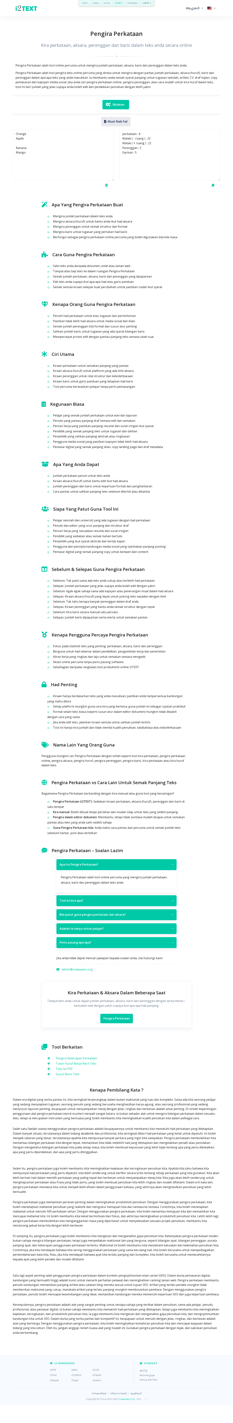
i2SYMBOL (132, 3)
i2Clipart (96, 1375)
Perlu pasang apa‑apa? (116, 942)
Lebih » (147, 3)
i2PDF (85, 3)
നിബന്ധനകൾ (118, 1393)
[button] (194, 8)
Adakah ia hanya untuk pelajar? (116, 929)
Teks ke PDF (64, 1069)
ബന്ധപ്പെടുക (147, 1375)
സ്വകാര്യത (99, 1393)
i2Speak (54, 1380)
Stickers (96, 1380)
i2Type (74, 1380)
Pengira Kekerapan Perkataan (76, 1058)
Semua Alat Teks (148, 1379)
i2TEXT (118, 3)
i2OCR (107, 3)
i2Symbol (76, 1375)
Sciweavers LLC (127, 1399)
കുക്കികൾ (135, 1393)
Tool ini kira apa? (116, 901)
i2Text (53, 1375)
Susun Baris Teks (68, 1074)
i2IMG (96, 3)
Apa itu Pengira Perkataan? (116, 864)
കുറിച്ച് (143, 1370)
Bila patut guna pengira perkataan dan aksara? (116, 915)
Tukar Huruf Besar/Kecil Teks (76, 1064)
